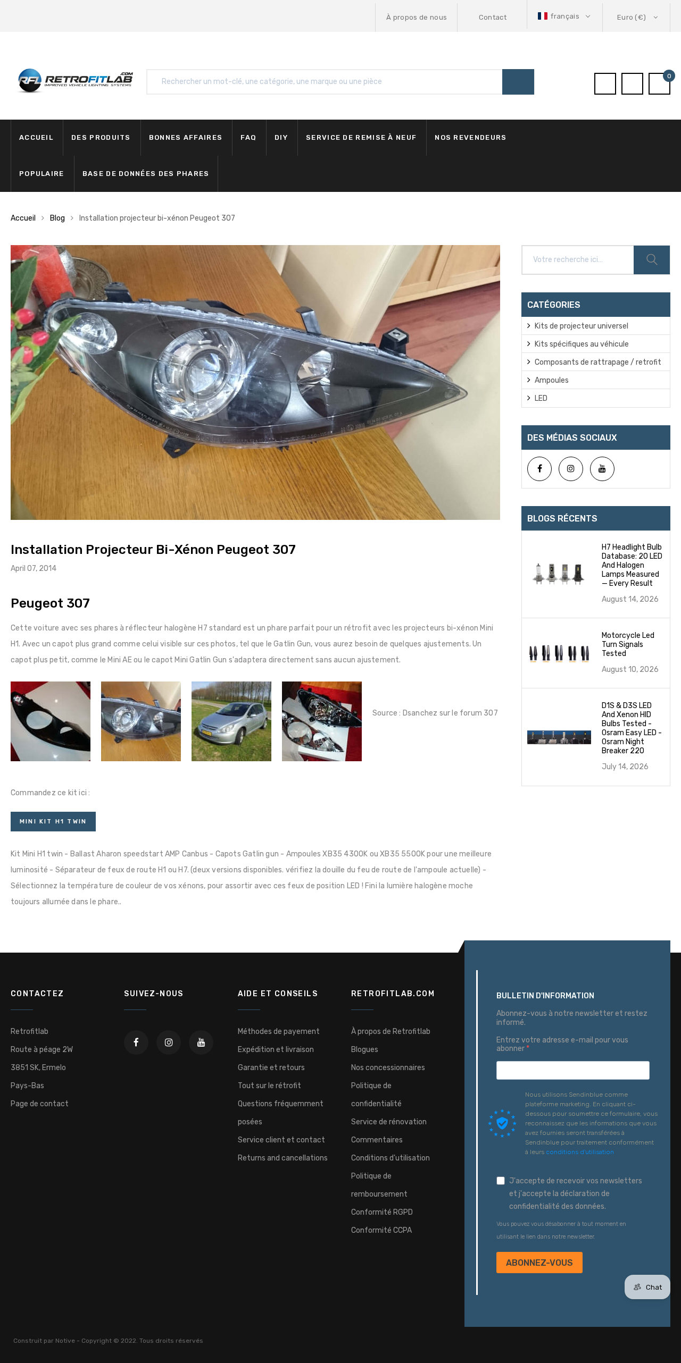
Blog (57, 218)
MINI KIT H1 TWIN (53, 821)
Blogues (364, 1049)
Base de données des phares (146, 174)
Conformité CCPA (381, 1230)
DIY (281, 137)
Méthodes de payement (279, 1031)
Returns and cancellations (283, 1158)
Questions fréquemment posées (280, 1112)
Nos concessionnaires (388, 1067)
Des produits (101, 137)
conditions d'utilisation (580, 1152)
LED (541, 398)
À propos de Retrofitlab (390, 1031)
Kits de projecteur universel (581, 326)
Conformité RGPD (382, 1212)
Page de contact (40, 1103)
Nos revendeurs (470, 137)
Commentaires (377, 1140)
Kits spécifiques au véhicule (582, 344)
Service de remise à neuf (361, 137)
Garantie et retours (271, 1067)
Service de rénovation (389, 1121)
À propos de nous (416, 17)
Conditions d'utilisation (390, 1158)
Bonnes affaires (186, 137)
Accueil (36, 137)
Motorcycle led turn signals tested (628, 644)
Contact (492, 17)
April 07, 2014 (33, 568)
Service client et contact (281, 1140)
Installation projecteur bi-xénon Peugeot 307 (153, 549)
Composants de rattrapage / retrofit (598, 362)
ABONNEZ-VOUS (539, 1263)
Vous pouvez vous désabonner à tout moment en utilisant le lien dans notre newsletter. (561, 1230)
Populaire (41, 174)
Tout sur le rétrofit (269, 1085)
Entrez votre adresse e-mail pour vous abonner (562, 1045)
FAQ (248, 137)
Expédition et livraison (276, 1049)
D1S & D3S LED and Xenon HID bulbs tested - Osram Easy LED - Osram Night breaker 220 (632, 728)
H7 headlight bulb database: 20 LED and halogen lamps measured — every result (632, 565)
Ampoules (552, 380)
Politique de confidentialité (376, 1094)
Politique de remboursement (379, 1185)
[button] (565, 16)
